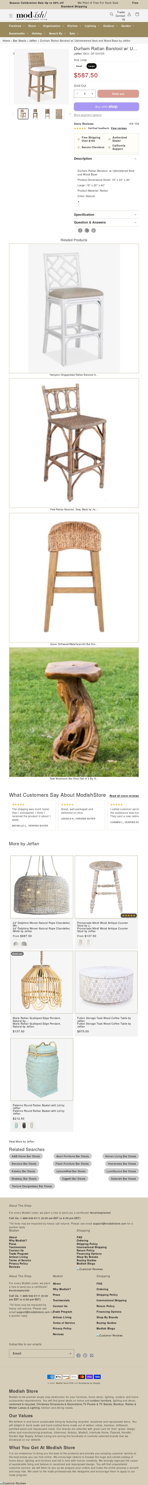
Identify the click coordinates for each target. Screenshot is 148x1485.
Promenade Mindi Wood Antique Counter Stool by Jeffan (102, 930)
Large (91, 66)
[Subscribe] (70, 1353)
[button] (11, 16)
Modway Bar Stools (24, 1178)
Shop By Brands (87, 1256)
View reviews (119, 128)
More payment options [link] (87, 115)
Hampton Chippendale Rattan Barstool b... (74, 374)
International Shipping (92, 1247)
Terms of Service (20, 1260)
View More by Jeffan (21, 1141)
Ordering (82, 1240)
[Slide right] (70, 114)
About (13, 1237)
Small (79, 66)
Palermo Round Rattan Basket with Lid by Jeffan (38, 1112)
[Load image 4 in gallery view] (60, 114)
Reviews (14, 1266)
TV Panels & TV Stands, (98, 1404)
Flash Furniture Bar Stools (72, 1163)
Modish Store (62, 1383)
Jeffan (78, 53)
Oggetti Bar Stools (74, 1178)
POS (71, 1383)
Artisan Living (18, 1256)
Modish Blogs (86, 1263)
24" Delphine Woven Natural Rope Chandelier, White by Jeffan (41, 930)
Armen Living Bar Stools (120, 1156)
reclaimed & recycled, (22, 1404)
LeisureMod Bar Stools (71, 1171)
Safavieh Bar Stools (123, 1178)
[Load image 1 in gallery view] (23, 114)
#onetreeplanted (100, 1212)
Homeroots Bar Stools (122, 1163)
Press (12, 1243)
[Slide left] (13, 114)
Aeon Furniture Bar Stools (72, 1156)
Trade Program (18, 1253)
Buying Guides (87, 1260)
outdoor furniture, (101, 1400)
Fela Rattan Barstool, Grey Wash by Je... (74, 509)
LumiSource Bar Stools (121, 1171)
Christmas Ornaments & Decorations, (60, 1404)
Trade (120, 12)
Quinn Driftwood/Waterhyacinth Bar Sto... (74, 644)
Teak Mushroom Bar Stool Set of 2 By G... (74, 778)
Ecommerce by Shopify (89, 1383)
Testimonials (17, 1247)
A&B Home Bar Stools (26, 1156)
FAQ (79, 1237)
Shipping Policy (87, 1243)
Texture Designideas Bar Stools (32, 1186)
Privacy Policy (18, 1263)
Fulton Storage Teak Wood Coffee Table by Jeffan (104, 1025)
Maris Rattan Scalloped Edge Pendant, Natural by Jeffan (37, 1025)
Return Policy (86, 1250)
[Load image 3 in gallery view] (47, 114)
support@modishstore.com (110, 1223)
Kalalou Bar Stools (23, 1171)
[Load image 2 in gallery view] (35, 114)
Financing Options (89, 1253)
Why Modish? (18, 1240)
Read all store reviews (124, 795)
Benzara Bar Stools (24, 1163)
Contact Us (120, 17)
